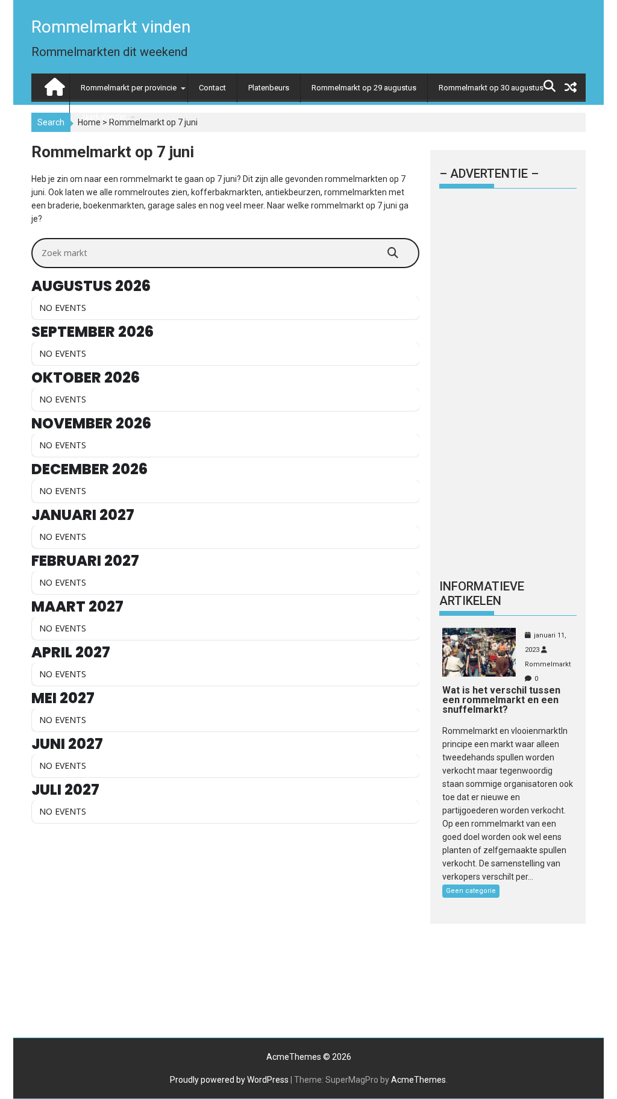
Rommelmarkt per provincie (129, 87)
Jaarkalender (103, 116)
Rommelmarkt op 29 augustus (364, 87)
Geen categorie (471, 891)
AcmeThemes (418, 1080)
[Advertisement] (225, 927)
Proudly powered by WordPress (229, 1080)
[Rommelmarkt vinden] (53, 84)
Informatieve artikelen (481, 593)
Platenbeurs (268, 87)
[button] (591, 17)
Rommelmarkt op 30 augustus (491, 87)
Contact (212, 87)
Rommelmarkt (548, 664)
